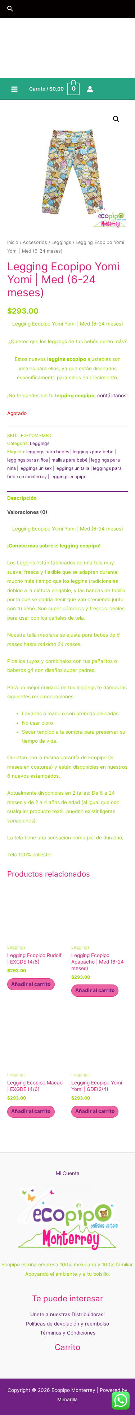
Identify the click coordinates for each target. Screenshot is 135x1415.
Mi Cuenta (68, 1173)
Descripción (22, 498)
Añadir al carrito (30, 984)
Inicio (12, 242)
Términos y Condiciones (67, 1333)
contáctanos (111, 395)
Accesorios (35, 242)
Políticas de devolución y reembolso (67, 1324)
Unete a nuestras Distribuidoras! (67, 1314)
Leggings (61, 242)
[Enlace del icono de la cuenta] (90, 89)
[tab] (67, 498)
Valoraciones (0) (27, 512)
